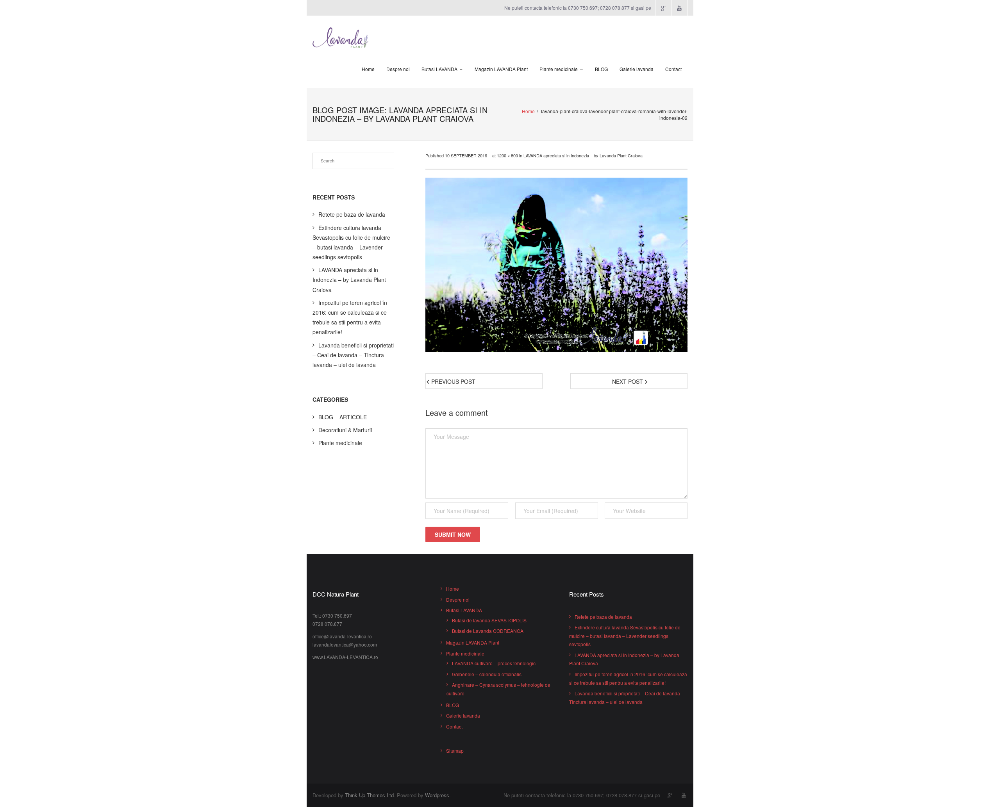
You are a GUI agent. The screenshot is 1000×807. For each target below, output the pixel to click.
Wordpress (437, 795)
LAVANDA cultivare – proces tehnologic (494, 663)
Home (368, 69)
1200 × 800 (507, 155)
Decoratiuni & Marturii (345, 430)
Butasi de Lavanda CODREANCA (487, 630)
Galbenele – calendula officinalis (486, 674)
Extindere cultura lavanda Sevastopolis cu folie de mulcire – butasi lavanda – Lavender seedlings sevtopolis (351, 242)
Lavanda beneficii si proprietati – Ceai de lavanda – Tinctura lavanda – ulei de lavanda (353, 355)
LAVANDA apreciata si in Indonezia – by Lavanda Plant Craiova (583, 155)
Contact (673, 69)
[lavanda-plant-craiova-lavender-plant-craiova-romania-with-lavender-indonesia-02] (556, 265)
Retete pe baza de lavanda (351, 214)
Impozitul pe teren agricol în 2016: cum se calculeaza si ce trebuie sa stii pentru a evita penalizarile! (349, 317)
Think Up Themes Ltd (369, 795)
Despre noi (398, 69)
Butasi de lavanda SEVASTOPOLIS (489, 620)
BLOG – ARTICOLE (342, 417)
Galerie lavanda (637, 69)
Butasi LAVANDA (439, 69)
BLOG (601, 69)
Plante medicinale (558, 69)
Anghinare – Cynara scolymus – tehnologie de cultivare (498, 689)
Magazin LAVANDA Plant (501, 69)
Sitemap (455, 750)
